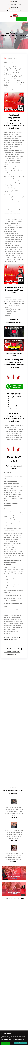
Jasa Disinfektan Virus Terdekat (12, 644)
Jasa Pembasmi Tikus (11, 401)
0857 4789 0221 (14, 7)
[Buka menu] (2, 19)
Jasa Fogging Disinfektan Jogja (12, 651)
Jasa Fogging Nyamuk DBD (13, 397)
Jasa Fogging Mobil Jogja (10, 654)
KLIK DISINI (21, 899)
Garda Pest (8, 297)
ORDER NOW (21, 19)
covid (5, 303)
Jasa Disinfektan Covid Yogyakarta (13, 648)
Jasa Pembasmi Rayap (11, 405)
